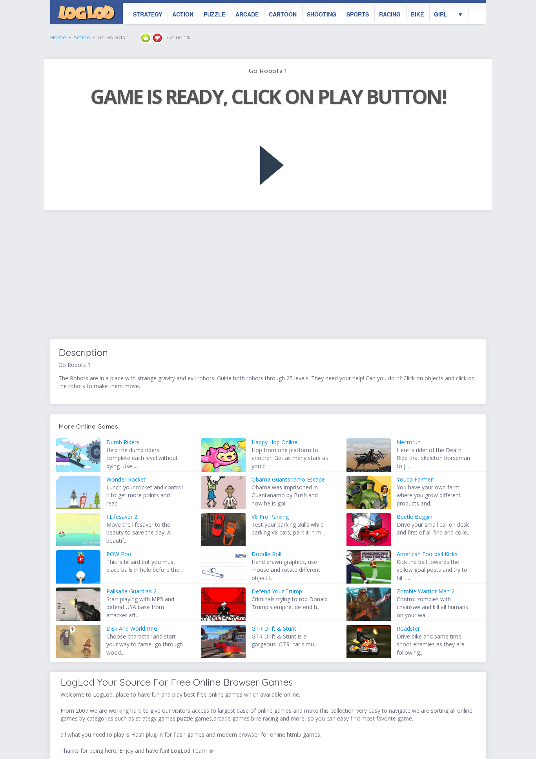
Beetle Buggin (414, 516)
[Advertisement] (268, 275)
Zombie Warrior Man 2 (425, 591)
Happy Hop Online (274, 442)
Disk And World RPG (132, 628)
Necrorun (409, 442)
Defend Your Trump (277, 591)
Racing (390, 14)
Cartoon (283, 14)
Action (182, 14)
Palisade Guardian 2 (131, 591)
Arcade (247, 14)
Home (58, 37)
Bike (417, 14)
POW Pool (119, 554)
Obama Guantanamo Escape (288, 479)
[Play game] (272, 165)
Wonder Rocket (126, 479)
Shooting (321, 14)
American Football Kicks (427, 554)
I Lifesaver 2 (121, 516)
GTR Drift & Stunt (274, 628)
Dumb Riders (122, 442)
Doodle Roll (266, 554)
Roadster (408, 628)
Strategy (147, 14)
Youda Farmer (415, 479)
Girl (440, 14)
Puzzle (214, 14)
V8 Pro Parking (270, 516)
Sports (357, 14)
